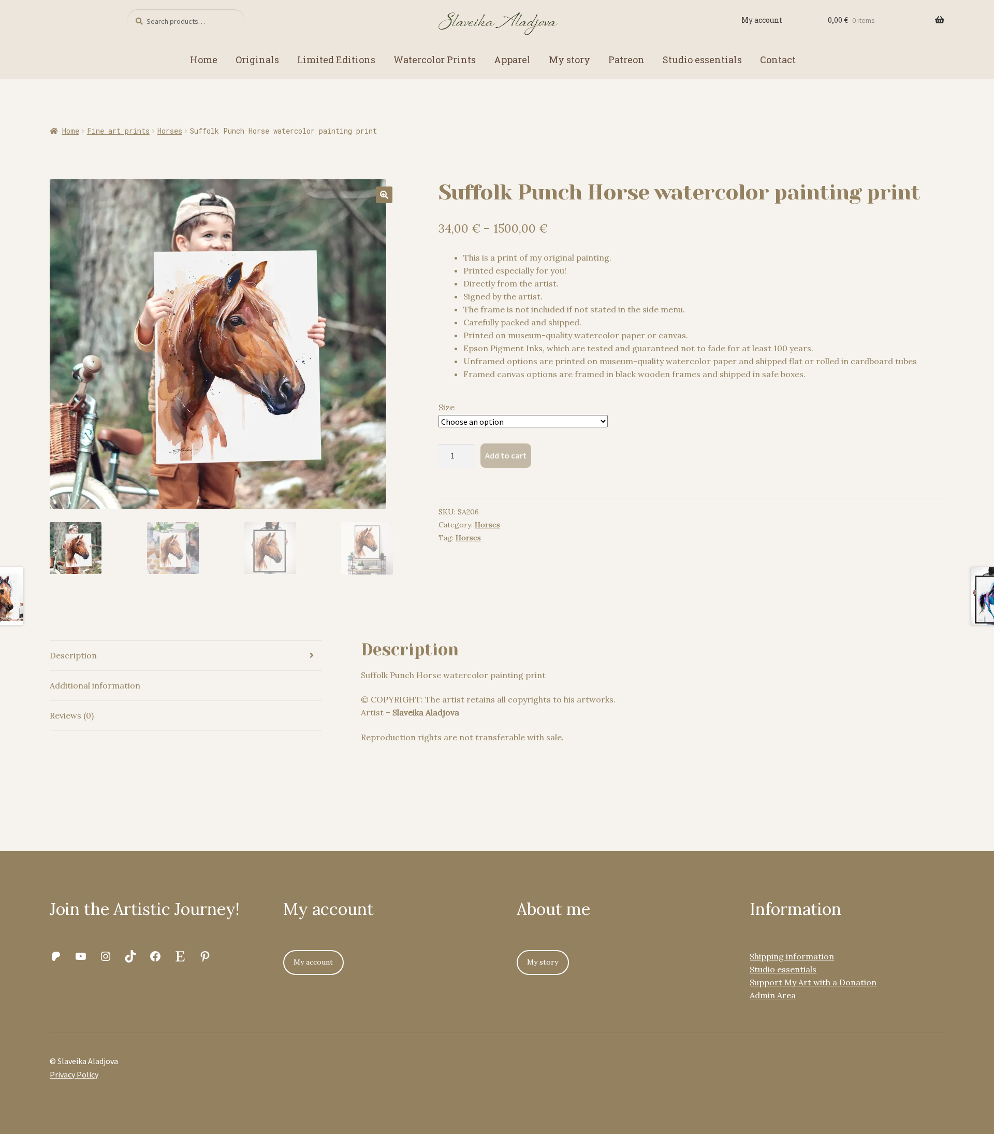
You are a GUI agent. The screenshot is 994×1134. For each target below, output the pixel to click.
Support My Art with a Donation (813, 982)
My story (569, 59)
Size (446, 407)
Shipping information (792, 956)
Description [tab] (73, 655)
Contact (778, 59)
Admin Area (773, 995)
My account (761, 20)
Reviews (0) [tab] (72, 715)
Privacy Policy (74, 1074)
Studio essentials (702, 59)
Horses (169, 131)
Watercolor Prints (434, 59)
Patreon (626, 59)
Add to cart (506, 455)
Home (203, 59)
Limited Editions (336, 59)
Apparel (512, 59)
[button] (384, 194)
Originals (257, 59)
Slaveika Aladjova (425, 712)
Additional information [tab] (95, 685)
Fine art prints (118, 131)
